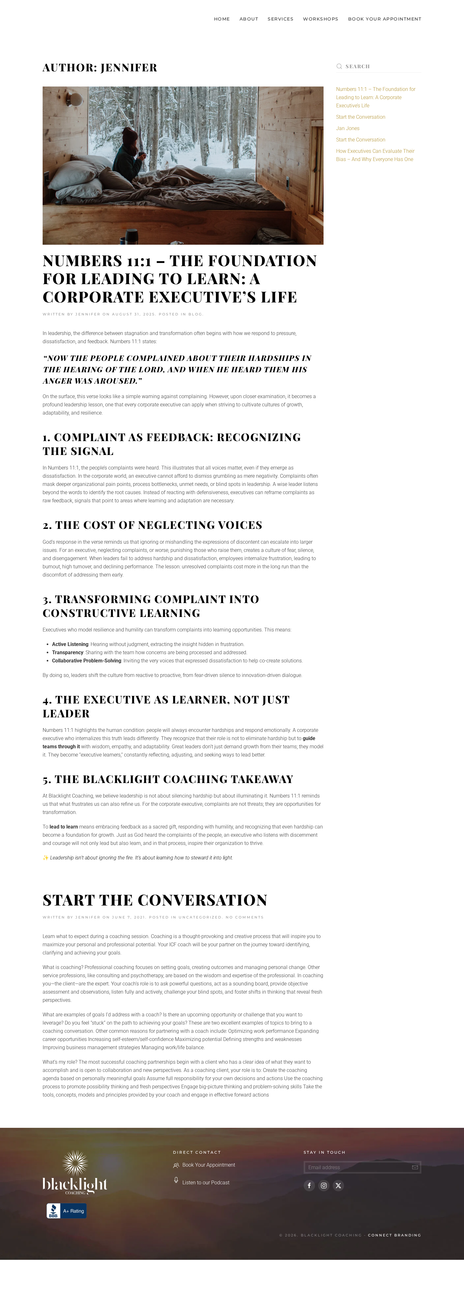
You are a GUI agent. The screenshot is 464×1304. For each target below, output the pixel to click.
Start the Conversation (155, 899)
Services (281, 19)
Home (222, 19)
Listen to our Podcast (205, 1183)
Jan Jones (348, 128)
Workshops (321, 19)
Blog (195, 314)
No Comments (245, 917)
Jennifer (88, 314)
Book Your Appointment (385, 19)
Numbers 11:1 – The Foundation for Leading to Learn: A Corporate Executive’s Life (180, 278)
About (249, 19)
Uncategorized (200, 917)
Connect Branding (394, 1235)
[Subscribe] (415, 1167)
